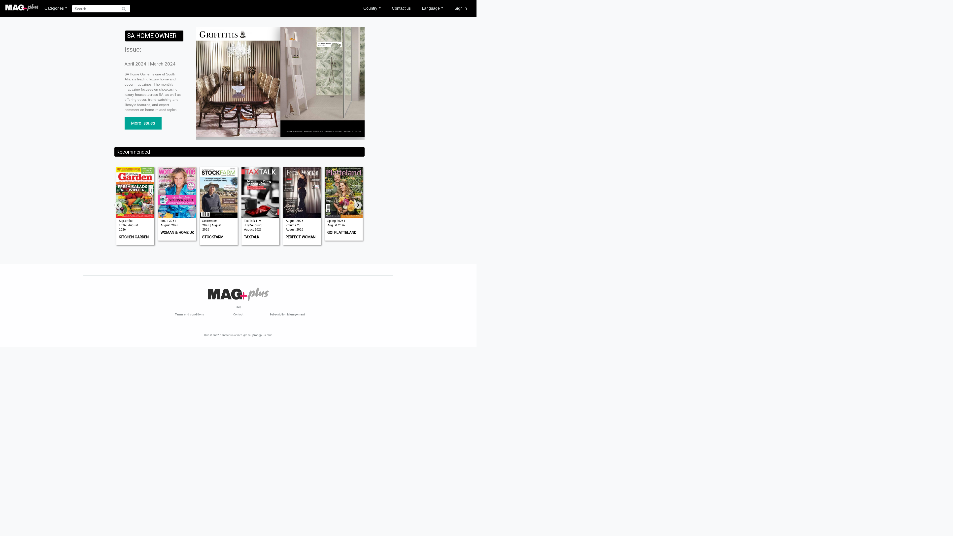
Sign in (460, 8)
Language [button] (431, 8)
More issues (143, 123)
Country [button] (370, 8)
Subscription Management (287, 314)
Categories (54, 8)
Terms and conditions (189, 314)
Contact (238, 314)
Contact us (401, 8)
